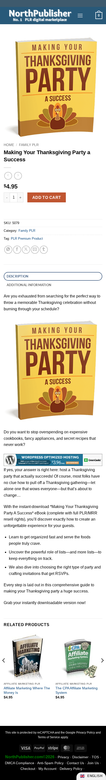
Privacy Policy (85, 732)
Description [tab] (18, 276)
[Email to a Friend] (35, 250)
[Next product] (8, 176)
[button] (80, 15)
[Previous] (4, 670)
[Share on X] (26, 250)
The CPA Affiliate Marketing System (76, 690)
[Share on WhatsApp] (8, 250)
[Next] (102, 670)
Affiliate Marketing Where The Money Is (27, 690)
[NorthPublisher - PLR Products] (38, 15)
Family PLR (29, 145)
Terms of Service (49, 737)
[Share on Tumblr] (44, 250)
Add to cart (46, 197)
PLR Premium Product (27, 238)
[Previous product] (18, 176)
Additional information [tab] (29, 285)
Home (9, 145)
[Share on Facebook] (17, 250)
